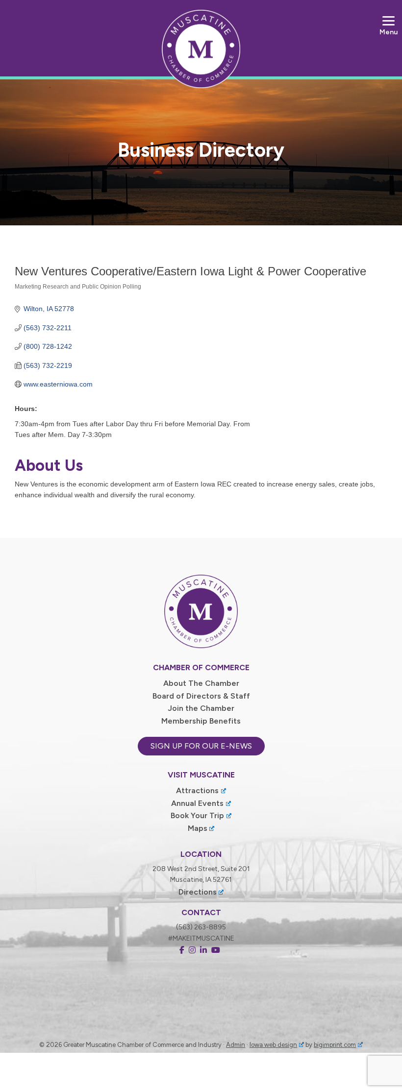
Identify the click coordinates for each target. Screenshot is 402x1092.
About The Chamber (201, 683)
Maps (197, 828)
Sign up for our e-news (201, 746)
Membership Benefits (201, 721)
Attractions (197, 790)
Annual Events (197, 803)
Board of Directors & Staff (201, 696)
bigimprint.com (335, 1044)
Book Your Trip (197, 815)
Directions (197, 892)
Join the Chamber (201, 708)
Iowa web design (273, 1044)
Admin (235, 1044)
